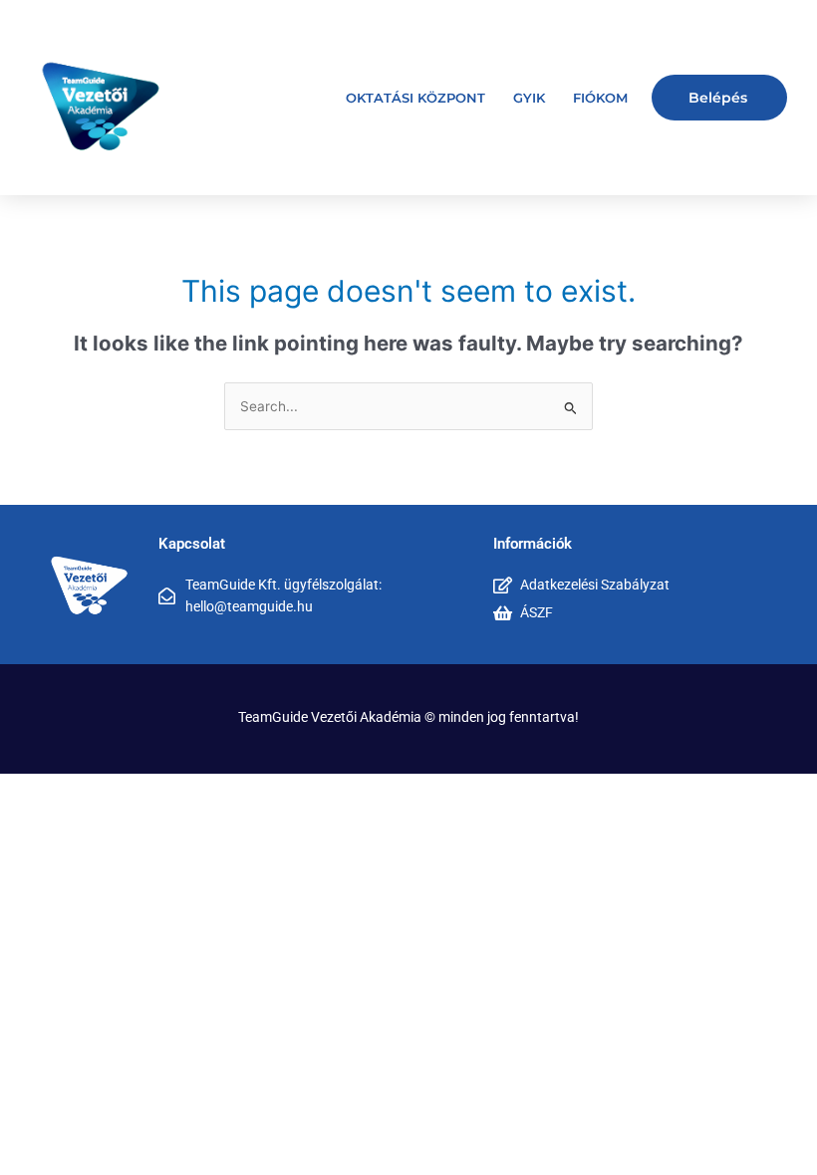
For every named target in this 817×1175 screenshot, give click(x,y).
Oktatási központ (415, 98)
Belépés (717, 98)
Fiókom (600, 98)
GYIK (529, 98)
